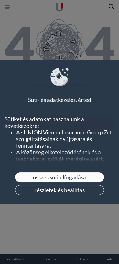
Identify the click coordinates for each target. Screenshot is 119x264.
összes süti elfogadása (59, 177)
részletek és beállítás (59, 190)
